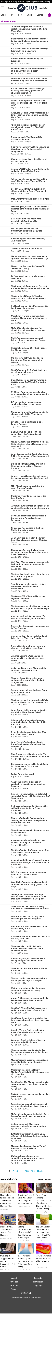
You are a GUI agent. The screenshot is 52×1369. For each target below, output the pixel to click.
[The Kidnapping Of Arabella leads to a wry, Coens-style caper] (5, 372)
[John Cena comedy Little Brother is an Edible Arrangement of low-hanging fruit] (5, 456)
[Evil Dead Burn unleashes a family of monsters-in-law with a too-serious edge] (5, 394)
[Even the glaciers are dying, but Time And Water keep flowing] (5, 734)
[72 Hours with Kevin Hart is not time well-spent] (5, 278)
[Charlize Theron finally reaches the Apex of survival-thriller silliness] (5, 1032)
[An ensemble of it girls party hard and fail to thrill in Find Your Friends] (5, 638)
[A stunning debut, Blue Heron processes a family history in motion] (5, 1126)
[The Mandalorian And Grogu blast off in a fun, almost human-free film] (5, 852)
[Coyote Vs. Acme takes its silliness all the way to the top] (5, 161)
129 (33, 1171)
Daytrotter (38, 1)
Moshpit (47, 1)
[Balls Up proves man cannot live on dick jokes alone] (5, 1096)
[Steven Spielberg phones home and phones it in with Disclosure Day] (5, 648)
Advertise (14, 1281)
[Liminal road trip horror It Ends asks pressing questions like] (5, 104)
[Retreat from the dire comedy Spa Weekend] (5, 61)
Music (29, 15)
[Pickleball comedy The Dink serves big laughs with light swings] (5, 308)
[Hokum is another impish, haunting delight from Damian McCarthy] (5, 990)
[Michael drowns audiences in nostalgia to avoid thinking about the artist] (5, 1062)
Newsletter (43, 7)
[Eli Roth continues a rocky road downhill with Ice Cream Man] (5, 221)
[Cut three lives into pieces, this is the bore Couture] (5, 498)
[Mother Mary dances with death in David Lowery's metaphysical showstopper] (5, 1116)
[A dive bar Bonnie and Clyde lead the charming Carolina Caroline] (5, 670)
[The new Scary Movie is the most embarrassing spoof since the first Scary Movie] (5, 681)
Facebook (14, 1285)
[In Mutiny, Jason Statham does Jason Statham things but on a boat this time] (5, 81)
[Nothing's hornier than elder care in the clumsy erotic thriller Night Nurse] (5, 414)
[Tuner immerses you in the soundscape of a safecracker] (5, 832)
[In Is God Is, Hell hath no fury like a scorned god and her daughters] (5, 918)
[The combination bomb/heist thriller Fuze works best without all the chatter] (5, 1052)
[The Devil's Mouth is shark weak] (5, 250)
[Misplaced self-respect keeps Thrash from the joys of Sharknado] (5, 1148)
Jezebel (20, 1)
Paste (3, 1)
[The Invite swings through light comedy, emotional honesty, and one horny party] (5, 508)
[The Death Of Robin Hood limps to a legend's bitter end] (5, 598)
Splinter (29, 1)
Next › (40, 1171)
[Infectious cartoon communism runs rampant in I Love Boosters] (5, 874)
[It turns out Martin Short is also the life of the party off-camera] (5, 938)
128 (27, 1171)
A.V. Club (11, 1)
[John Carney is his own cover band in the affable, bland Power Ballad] (5, 712)
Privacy (14, 1289)
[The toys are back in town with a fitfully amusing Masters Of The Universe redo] (5, 702)
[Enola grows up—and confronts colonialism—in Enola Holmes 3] (5, 434)
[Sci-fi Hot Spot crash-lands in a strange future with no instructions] (5, 51)
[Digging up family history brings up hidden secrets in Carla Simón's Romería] (5, 467)
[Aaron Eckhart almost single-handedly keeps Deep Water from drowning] (5, 1000)
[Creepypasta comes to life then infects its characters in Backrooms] (5, 766)
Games (40, 15)
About (14, 1278)
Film (20, 15)
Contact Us (26, 1292)
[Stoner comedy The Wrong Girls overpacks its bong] (5, 139)
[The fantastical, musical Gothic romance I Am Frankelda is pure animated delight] (5, 608)
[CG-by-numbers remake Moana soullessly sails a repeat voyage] (5, 404)
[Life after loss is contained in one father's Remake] (5, 424)
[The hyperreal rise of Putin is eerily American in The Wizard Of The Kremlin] (5, 908)
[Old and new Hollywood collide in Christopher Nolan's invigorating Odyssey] (5, 361)
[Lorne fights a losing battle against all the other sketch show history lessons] (5, 1106)
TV (12, 15)
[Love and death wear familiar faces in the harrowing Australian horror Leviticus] (5, 519)
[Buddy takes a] (5, 41)
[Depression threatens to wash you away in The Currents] (5, 628)
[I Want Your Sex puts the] (5, 268)
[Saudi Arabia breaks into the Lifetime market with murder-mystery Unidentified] (5, 587)
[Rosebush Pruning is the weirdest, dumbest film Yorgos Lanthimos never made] (5, 319)
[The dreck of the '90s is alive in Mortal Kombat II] (5, 970)
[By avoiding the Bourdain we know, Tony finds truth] (5, 241)
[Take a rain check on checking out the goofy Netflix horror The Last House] (5, 181)
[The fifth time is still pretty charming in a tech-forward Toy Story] (5, 576)
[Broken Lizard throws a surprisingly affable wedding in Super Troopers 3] (5, 191)
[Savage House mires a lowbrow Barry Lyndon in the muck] (5, 692)
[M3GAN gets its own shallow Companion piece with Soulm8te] (5, 231)
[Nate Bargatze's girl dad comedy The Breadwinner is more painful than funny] (5, 756)
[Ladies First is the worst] (5, 775)
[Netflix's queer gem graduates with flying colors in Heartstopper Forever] (5, 340)
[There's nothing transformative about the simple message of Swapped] (5, 980)
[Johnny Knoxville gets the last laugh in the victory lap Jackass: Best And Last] (5, 478)
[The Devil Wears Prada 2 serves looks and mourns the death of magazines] (5, 1010)
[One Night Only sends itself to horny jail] (5, 200)
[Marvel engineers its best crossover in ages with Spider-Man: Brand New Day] (5, 258)
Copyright (38, 1285)
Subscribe (12, 7)
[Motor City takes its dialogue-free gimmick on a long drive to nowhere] (5, 330)
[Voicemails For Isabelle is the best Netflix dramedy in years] (5, 530)
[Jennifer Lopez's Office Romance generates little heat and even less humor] (5, 659)
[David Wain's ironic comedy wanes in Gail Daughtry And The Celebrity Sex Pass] (5, 383)
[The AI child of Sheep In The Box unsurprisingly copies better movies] (5, 298)
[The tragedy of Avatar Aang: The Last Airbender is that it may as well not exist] (5, 288)
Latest (3, 15)
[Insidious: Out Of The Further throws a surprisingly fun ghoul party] (5, 71)
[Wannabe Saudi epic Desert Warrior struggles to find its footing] (5, 1042)
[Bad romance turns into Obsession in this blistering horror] (5, 928)
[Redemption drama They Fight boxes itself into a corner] (5, 350)
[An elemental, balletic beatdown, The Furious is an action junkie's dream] (5, 618)
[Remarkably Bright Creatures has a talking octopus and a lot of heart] (5, 960)
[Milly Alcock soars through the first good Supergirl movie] (5, 488)
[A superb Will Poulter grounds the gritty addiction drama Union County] (5, 171)
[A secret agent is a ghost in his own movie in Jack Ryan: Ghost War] (5, 842)
